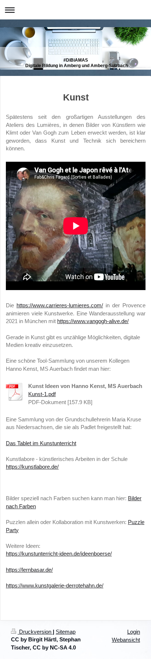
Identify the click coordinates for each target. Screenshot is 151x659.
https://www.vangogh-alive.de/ (93, 321)
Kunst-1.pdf (42, 394)
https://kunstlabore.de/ (32, 467)
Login (133, 632)
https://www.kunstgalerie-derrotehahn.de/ (54, 585)
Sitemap (66, 632)
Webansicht (126, 640)
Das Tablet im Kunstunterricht (41, 443)
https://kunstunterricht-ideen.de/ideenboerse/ (59, 553)
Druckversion (35, 632)
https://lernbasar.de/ (29, 570)
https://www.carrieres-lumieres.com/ (59, 305)
